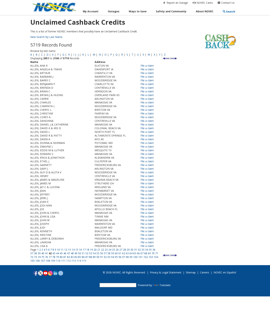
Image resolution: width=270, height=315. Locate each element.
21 (98, 249)
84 (75, 257)
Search (230, 11)
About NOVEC (204, 11)
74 (39, 257)
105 (32, 260)
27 (120, 249)
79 (57, 257)
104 (156, 257)
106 (37, 260)
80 (61, 257)
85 (79, 257)
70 (153, 253)
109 (53, 260)
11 (62, 249)
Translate (165, 285)
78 (53, 257)
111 (63, 260)
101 (140, 257)
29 (128, 249)
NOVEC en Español (225, 272)
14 (73, 249)
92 (105, 257)
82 (68, 257)
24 (109, 249)
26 (117, 249)
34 (146, 249)
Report (177, 2)
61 (119, 253)
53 (90, 253)
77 (50, 257)
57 (105, 253)
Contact (228, 2)
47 (68, 253)
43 (53, 253)
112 (68, 260)
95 (116, 257)
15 (76, 249)
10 (58, 249)
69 (149, 253)
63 (127, 253)
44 (57, 253)
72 (31, 257)
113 (73, 260)
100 (135, 257)
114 (79, 260)
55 (97, 253)
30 (131, 249)
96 (119, 257)
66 (138, 253)
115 (84, 260)
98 (127, 257)
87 (86, 257)
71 (156, 253)
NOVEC (204, 2)
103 (151, 257)
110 (58, 260)
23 (106, 249)
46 (64, 253)
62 (123, 253)
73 (35, 257)
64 (130, 253)
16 (80, 249)
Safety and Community (171, 11)
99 (130, 257)
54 (94, 253)
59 (112, 253)
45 (61, 253)
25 (113, 249)
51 (83, 253)
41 (46, 253)
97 (123, 257)
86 (83, 257)
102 (145, 257)
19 (91, 249)
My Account (90, 11)
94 (112, 257)
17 (84, 249)
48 (72, 253)
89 (94, 257)
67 (142, 253)
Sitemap (191, 272)
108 (48, 260)
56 (101, 253)
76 (46, 257)
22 (102, 249)
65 (134, 253)
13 (69, 249)
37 (31, 253)
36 (153, 249)
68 (145, 253)
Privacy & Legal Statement (165, 272)
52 (86, 253)
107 (43, 260)
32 (139, 249)
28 (124, 249)
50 (79, 253)
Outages (113, 11)
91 (101, 257)
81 (64, 257)
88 (90, 257)
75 (42, 257)
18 (87, 249)
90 (97, 257)
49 (75, 253)
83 (72, 257)
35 (150, 249)
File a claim (147, 65)
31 (135, 249)
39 (39, 253)
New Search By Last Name (46, 37)
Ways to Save (138, 11)
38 (35, 253)
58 (108, 253)
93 (108, 257)
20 (95, 249)
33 (142, 249)
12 (65, 249)
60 (116, 253)
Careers (204, 272)
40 (42, 253)
